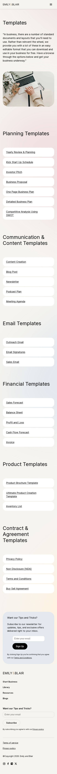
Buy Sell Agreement (17, 588)
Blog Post (11, 271)
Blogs (5, 698)
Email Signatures (15, 352)
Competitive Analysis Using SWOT (22, 213)
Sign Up (20, 646)
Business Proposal (16, 181)
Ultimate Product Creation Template (21, 494)
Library (6, 687)
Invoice (10, 442)
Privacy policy (38, 729)
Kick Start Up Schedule (19, 162)
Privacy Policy (14, 559)
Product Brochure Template (22, 482)
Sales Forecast (14, 402)
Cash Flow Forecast (17, 432)
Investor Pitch (14, 172)
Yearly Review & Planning (20, 152)
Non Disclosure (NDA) (19, 568)
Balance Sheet (14, 412)
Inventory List (14, 506)
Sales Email (12, 361)
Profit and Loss (15, 422)
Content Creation (16, 261)
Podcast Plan (13, 291)
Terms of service (10, 743)
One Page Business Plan (20, 191)
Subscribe (11, 722)
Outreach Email (15, 342)
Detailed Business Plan (19, 201)
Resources (8, 693)
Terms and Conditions (18, 578)
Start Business (10, 682)
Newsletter (12, 281)
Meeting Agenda (15, 301)
